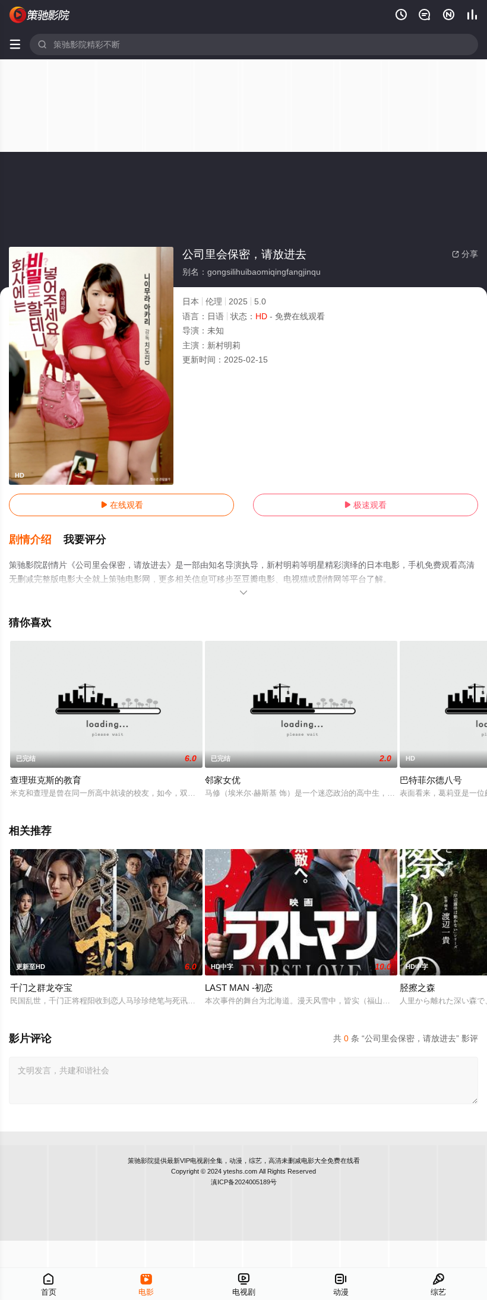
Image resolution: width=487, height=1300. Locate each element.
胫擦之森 (417, 988)
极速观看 (365, 505)
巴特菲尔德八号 (431, 780)
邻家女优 (223, 780)
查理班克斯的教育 (45, 780)
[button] (36, 540)
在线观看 (121, 505)
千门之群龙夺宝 (41, 988)
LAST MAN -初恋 (239, 988)
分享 (465, 254)
